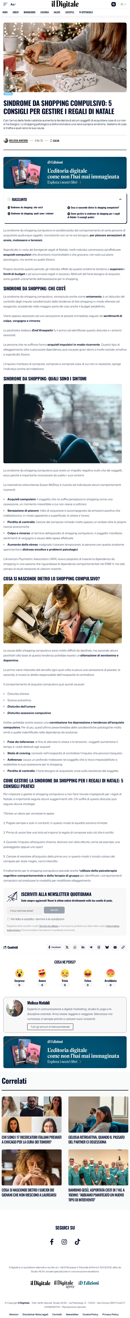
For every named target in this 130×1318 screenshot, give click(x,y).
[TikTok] (77, 1242)
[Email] (115, 947)
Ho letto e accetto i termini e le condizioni (37, 919)
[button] (6, 4)
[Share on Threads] (98, 947)
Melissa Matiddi (18, 140)
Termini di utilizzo (48, 926)
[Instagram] (64, 1242)
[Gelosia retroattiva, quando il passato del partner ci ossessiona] (98, 1114)
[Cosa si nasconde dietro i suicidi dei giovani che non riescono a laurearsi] (32, 1167)
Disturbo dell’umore (21, 706)
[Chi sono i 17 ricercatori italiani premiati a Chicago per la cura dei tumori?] (32, 1114)
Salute (8, 94)
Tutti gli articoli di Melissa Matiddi (50, 1027)
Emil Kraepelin (42, 330)
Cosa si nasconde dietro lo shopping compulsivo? (95, 207)
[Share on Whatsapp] (75, 947)
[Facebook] (52, 1242)
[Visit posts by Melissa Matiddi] (5, 140)
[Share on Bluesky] (107, 947)
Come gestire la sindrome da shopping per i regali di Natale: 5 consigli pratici (94, 215)
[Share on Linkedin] (82, 947)
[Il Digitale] (65, 4)
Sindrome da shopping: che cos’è (27, 207)
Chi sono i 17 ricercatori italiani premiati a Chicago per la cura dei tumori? (31, 1139)
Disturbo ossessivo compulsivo (29, 713)
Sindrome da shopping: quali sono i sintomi (32, 213)
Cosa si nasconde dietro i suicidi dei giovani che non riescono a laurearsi (29, 1192)
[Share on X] (67, 947)
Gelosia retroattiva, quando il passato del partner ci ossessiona (96, 1139)
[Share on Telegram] (90, 947)
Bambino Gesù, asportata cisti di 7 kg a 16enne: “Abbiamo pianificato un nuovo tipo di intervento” (96, 1194)
